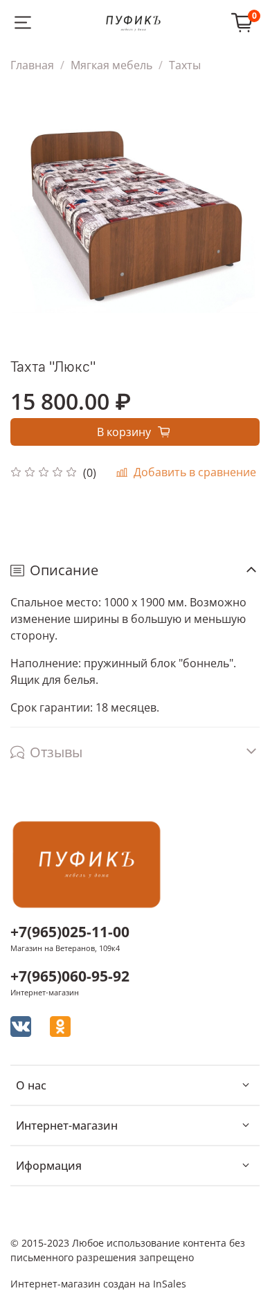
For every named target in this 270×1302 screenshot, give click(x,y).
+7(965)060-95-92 (69, 976)
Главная (32, 65)
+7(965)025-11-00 (69, 931)
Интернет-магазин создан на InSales (98, 1283)
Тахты (185, 65)
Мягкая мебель (111, 65)
